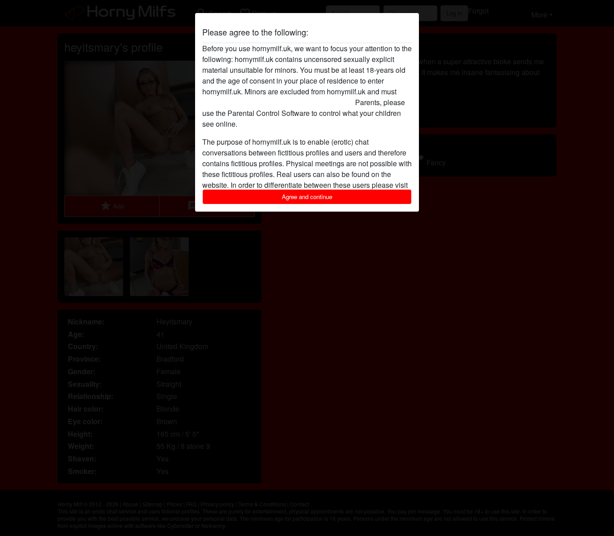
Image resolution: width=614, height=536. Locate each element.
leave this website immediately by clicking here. (277, 102)
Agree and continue (307, 196)
